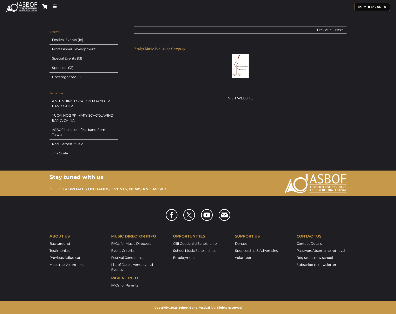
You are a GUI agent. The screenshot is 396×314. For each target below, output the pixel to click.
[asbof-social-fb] (171, 210)
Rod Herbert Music (67, 144)
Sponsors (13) (62, 68)
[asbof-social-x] (189, 210)
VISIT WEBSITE (240, 98)
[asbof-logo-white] (21, 3)
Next (339, 30)
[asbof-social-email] (224, 210)
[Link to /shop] (44, 6)
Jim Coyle (60, 153)
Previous (324, 30)
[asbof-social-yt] (207, 210)
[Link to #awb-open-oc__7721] (55, 6)
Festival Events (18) (67, 40)
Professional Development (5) (76, 49)
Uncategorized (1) (66, 77)
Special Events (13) (67, 58)
